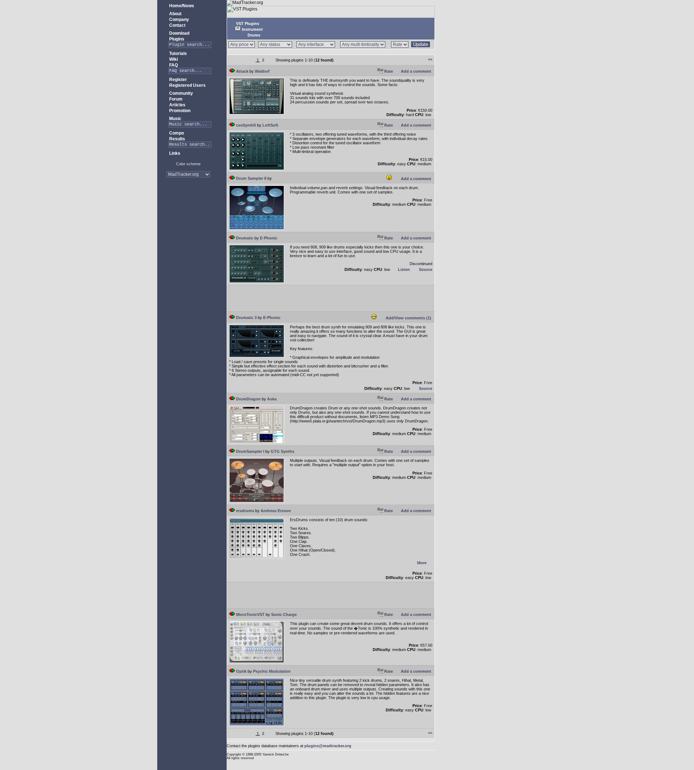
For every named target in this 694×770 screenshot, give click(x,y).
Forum (175, 99)
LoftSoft (270, 125)
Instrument (252, 29)
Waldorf (262, 71)
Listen (403, 269)
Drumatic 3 (246, 317)
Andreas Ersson (276, 511)
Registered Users (187, 85)
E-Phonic (268, 238)
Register (177, 79)
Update (420, 44)
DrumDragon (248, 399)
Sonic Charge (284, 614)
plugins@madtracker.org (327, 746)
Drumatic (244, 238)
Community (180, 93)
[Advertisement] (188, 206)
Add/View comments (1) (408, 318)
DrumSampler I (249, 451)
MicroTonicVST (250, 614)
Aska (272, 399)
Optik (241, 671)
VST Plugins (247, 23)
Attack (241, 71)
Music (174, 118)
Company (178, 19)
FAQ (173, 65)
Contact (176, 25)
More (422, 563)
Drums (253, 35)
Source (425, 269)
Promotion (179, 110)
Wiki (173, 59)
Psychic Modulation (272, 671)
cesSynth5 (245, 125)
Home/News (181, 5)
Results (176, 138)
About (174, 13)
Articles (176, 104)
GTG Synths (282, 451)
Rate (388, 71)
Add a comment (415, 71)
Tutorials (177, 53)
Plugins (176, 39)
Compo (176, 133)
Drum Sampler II (250, 178)
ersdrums (244, 511)
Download (178, 33)
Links (174, 153)
